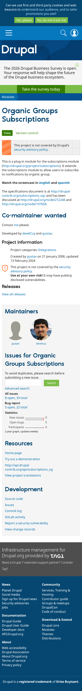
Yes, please (24, 20)
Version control (27, 133)
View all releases (14, 294)
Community (51, 584)
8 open (10, 398)
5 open (10, 407)
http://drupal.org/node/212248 (43, 200)
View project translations (23, 475)
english (44, 183)
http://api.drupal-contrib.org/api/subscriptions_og (29, 467)
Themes (47, 634)
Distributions (51, 638)
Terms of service (14, 660)
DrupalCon (50, 607)
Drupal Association (15, 652)
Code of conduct (54, 611)
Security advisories (15, 603)
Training (61, 590)
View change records (20, 529)
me (16, 225)
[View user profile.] (15, 339)
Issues (9, 505)
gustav (47, 233)
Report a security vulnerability (26, 523)
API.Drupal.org (12, 634)
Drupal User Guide (15, 625)
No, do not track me (51, 20)
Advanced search (17, 388)
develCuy (28, 233)
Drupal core (50, 625)
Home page (13, 453)
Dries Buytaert (67, 681)
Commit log (13, 511)
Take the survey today (41, 89)
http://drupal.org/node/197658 (24, 204)
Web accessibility (14, 648)
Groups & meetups (55, 603)
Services (48, 590)
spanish (64, 183)
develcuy (41, 343)
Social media (11, 594)
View (8, 133)
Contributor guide (55, 599)
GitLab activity (15, 517)
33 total (21, 398)
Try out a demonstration (22, 459)
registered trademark (35, 681)
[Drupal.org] (41, 50)
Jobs (5, 607)
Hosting (47, 594)
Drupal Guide (11, 621)
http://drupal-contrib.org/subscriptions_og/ (36, 193)
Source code (14, 499)
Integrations (47, 250)
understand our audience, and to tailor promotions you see (49, 11)
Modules (8, 97)
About (6, 642)
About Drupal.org (14, 656)
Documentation (14, 615)
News (6, 584)
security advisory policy (30, 149)
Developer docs (13, 629)
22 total (21, 407)
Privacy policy (11, 665)
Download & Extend (57, 620)
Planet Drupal (12, 590)
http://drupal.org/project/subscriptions (31, 166)
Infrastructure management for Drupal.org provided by (33, 553)
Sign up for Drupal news (19, 599)
